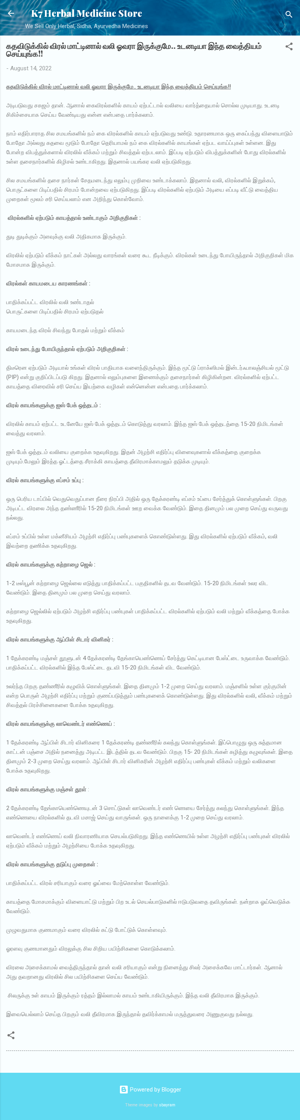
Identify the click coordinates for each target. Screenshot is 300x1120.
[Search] (289, 16)
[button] (289, 48)
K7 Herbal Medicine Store (86, 13)
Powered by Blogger (155, 1089)
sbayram (167, 1105)
